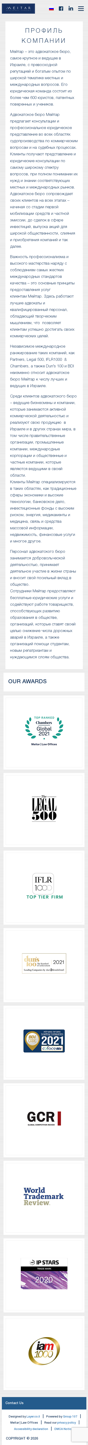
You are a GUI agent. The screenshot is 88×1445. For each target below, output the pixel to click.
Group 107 (70, 1416)
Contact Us (14, 1403)
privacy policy (66, 1422)
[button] (51, 8)
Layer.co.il (33, 1416)
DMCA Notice (63, 1429)
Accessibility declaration (31, 1429)
